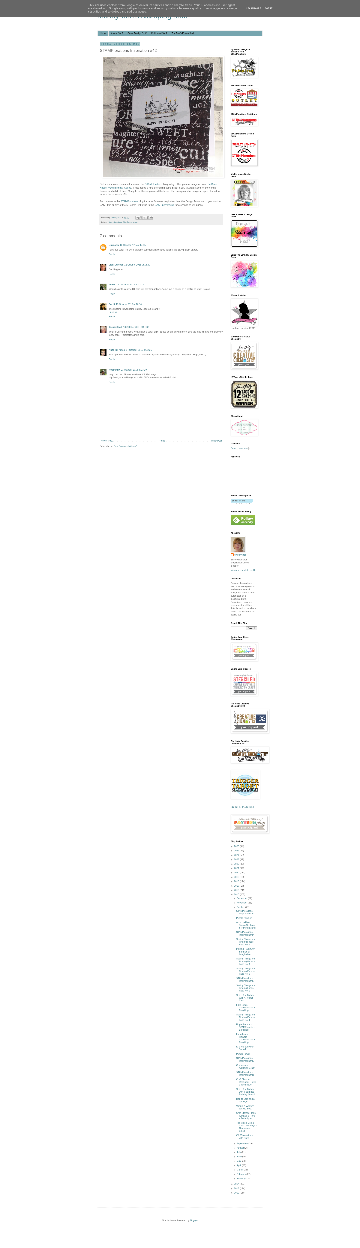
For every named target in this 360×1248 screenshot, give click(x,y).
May (239, 1161)
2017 (237, 886)
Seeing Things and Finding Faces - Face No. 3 (246, 971)
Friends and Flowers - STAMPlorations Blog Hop (245, 1038)
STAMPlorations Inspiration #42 (245, 1059)
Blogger (194, 1220)
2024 (237, 855)
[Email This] (137, 218)
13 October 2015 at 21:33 (136, 327)
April (239, 1165)
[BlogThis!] (141, 218)
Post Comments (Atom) (125, 446)
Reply (112, 254)
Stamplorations (115, 222)
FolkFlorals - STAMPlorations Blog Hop (245, 1008)
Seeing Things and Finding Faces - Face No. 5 (246, 942)
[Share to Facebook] (148, 218)
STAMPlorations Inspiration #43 (245, 979)
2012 (237, 1192)
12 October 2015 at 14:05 (133, 245)
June (239, 1156)
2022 (237, 864)
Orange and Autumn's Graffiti (246, 1066)
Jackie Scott (115, 327)
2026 (237, 846)
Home (103, 33)
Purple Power (243, 1054)
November (242, 902)
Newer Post (106, 440)
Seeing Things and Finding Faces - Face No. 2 (246, 988)
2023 (237, 859)
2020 (237, 872)
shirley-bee (240, 555)
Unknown (114, 245)
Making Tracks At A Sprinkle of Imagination (245, 952)
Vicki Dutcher (116, 264)
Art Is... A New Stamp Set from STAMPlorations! (246, 925)
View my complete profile (243, 570)
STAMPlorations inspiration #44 (245, 933)
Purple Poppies (244, 918)
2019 (237, 877)
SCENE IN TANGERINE (243, 807)
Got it (269, 8)
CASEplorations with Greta (244, 1136)
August (240, 1148)
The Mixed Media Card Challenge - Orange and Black (246, 1127)
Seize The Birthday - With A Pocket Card (246, 998)
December (242, 898)
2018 (237, 881)
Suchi (112, 304)
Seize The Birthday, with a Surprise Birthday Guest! (246, 1092)
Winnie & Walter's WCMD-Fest (245, 1107)
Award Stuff (117, 33)
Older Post (216, 440)
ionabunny (114, 370)
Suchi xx (113, 312)
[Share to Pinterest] (151, 218)
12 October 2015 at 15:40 (137, 264)
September (242, 1143)
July (239, 1152)
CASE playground (164, 205)
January (241, 1178)
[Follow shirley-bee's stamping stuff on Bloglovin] (242, 503)
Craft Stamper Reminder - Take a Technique (246, 1082)
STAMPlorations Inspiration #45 (245, 912)
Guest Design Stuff (137, 33)
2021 (237, 868)
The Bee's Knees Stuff (183, 33)
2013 (237, 1188)
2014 (237, 1184)
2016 (237, 890)
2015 (237, 894)
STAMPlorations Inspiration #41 (245, 1073)
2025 (237, 850)
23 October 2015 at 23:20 (134, 370)
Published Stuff (159, 33)
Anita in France (117, 350)
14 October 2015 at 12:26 (139, 350)
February (241, 1174)
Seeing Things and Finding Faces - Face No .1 (246, 1017)
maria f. (113, 284)
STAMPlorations (154, 184)
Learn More (253, 8)
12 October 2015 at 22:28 (131, 284)
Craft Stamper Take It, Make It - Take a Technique (246, 1116)
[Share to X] (144, 218)
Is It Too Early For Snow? (245, 1048)
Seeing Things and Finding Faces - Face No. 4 (246, 961)
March (240, 1169)
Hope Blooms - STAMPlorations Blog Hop (245, 1027)
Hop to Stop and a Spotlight (245, 1100)
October (241, 907)
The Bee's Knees (131, 222)
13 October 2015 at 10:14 (129, 304)
